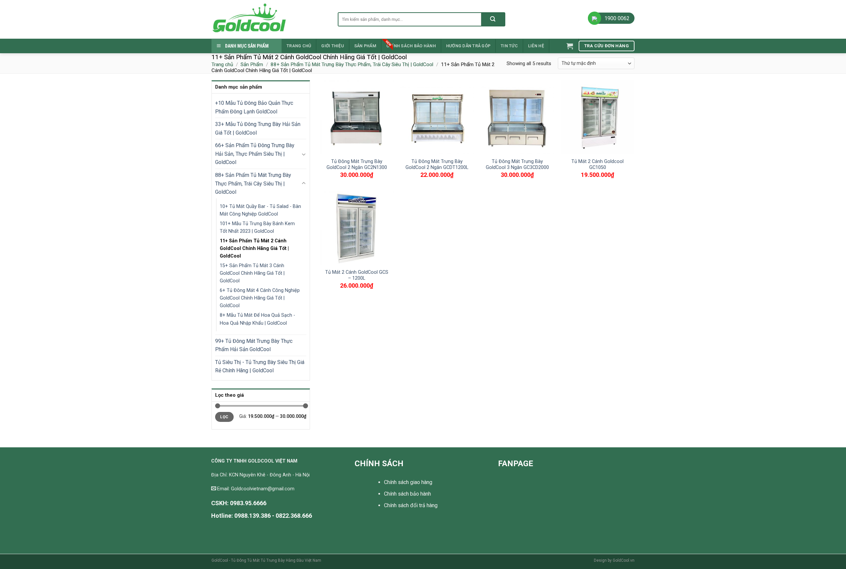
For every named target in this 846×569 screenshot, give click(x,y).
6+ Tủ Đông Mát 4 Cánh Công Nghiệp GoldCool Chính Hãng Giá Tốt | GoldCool (260, 298)
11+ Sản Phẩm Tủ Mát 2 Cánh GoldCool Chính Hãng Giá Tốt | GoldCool (254, 248)
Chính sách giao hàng (408, 482)
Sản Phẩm (365, 45)
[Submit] (493, 19)
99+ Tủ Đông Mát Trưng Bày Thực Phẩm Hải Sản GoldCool (253, 345)
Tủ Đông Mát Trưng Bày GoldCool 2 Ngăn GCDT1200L (436, 165)
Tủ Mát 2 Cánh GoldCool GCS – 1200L (356, 275)
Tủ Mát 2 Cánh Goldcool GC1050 (597, 165)
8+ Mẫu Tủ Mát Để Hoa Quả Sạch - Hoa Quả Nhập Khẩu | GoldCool (257, 319)
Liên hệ (536, 45)
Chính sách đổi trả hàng (411, 505)
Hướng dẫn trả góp (468, 45)
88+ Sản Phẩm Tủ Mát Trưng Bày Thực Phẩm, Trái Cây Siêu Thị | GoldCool (352, 64)
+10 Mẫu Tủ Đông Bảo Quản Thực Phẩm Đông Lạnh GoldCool (254, 107)
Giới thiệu (332, 45)
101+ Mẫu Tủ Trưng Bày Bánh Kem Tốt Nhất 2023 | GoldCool (257, 227)
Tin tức (509, 45)
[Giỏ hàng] (569, 46)
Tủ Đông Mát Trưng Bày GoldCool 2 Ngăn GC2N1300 (357, 165)
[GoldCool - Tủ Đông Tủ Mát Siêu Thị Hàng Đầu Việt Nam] (270, 19)
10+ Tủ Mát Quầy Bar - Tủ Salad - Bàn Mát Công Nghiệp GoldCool (260, 210)
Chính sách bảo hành (411, 45)
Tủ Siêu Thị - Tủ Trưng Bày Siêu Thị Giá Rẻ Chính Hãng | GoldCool (259, 366)
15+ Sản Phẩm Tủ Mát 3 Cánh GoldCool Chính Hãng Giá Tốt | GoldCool (252, 273)
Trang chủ (299, 45)
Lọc (224, 417)
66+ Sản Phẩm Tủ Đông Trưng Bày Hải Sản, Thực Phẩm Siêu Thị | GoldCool (254, 153)
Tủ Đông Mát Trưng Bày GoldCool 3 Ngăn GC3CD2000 (517, 165)
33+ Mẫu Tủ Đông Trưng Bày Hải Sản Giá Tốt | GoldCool (257, 128)
